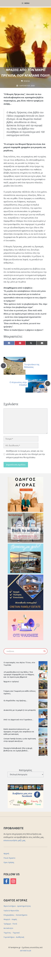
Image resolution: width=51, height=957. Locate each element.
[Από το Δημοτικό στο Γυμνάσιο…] (43, 723)
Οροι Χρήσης (9, 862)
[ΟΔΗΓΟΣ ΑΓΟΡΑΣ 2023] (25, 511)
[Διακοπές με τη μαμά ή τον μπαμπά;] (43, 713)
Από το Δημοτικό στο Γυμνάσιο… (18, 719)
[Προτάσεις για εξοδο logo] (25, 573)
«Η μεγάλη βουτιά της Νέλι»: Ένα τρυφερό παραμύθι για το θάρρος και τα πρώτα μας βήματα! (19, 674)
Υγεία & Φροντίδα (11, 910)
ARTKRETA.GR (25, 951)
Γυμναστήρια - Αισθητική (14, 937)
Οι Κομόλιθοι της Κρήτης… (15, 700)
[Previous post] (3, 365)
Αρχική (6, 853)
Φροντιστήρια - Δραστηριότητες (17, 906)
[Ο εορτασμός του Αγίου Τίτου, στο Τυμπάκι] (43, 666)
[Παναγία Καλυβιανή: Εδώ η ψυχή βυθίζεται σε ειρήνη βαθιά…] (43, 751)
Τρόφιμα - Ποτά (10, 923)
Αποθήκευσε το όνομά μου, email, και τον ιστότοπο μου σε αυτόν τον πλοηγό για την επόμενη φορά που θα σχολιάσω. (25, 454)
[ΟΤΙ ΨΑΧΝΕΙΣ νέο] (25, 639)
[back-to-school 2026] (25, 542)
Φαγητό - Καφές (10, 919)
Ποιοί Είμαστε (9, 858)
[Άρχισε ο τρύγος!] (43, 685)
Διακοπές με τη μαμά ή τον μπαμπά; (20, 710)
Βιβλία (27, 81)
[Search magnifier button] (44, 651)
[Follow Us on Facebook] (6, 881)
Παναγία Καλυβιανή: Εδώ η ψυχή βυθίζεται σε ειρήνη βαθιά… (18, 749)
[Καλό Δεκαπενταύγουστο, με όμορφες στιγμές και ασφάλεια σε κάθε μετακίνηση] (43, 732)
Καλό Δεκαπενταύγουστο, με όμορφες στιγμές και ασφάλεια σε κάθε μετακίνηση (19, 731)
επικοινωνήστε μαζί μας (14, 840)
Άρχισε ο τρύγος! (11, 681)
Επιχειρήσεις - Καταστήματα (15, 915)
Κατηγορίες (25, 770)
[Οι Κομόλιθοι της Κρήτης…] (43, 704)
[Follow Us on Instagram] (13, 881)
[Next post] (47, 383)
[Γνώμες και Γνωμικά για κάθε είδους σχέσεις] (43, 694)
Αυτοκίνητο (8, 928)
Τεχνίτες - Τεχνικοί (12, 932)
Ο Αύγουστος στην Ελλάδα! (18, 383)
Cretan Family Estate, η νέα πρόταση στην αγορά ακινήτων (20, 739)
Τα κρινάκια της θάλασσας (31, 365)
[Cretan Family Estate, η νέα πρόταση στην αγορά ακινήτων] (43, 742)
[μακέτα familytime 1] (25, 609)
